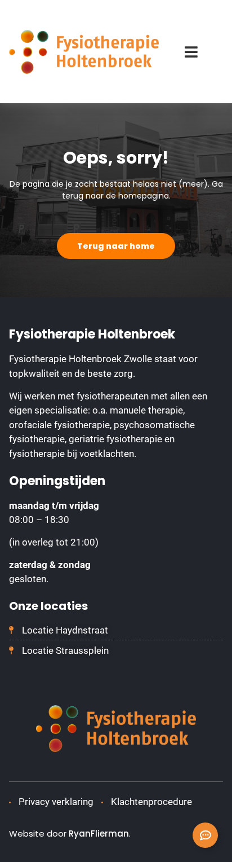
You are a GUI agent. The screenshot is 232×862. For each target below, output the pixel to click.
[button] (191, 51)
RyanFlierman (99, 833)
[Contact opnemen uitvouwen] (205, 835)
